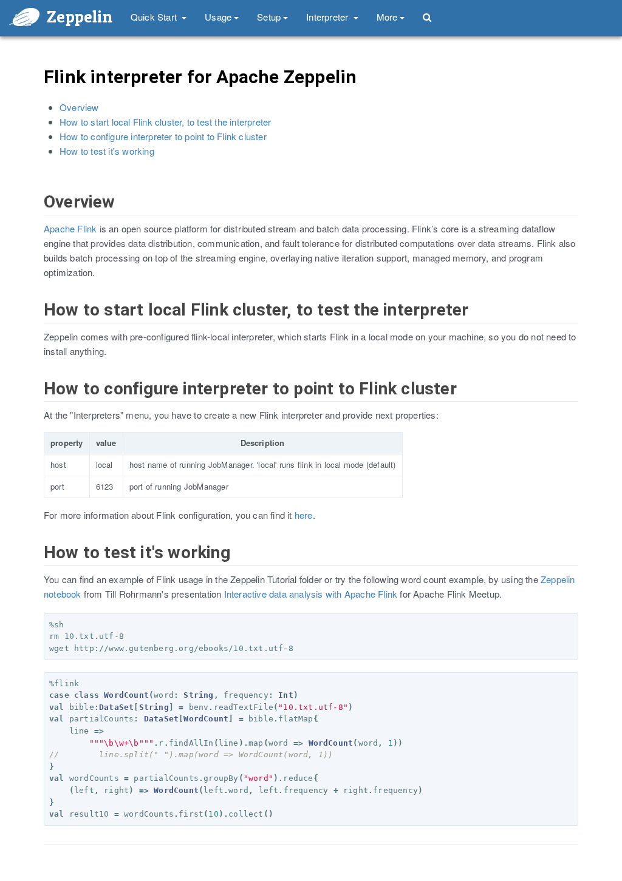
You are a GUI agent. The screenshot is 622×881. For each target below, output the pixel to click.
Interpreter (328, 16)
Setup (269, 16)
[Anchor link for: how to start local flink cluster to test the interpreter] (36, 322)
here (304, 514)
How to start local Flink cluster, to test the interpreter (165, 121)
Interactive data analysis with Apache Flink (311, 593)
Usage (218, 16)
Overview (79, 107)
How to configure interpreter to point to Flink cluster (163, 136)
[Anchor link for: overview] (36, 214)
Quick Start (155, 16)
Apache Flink (70, 228)
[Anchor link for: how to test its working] (36, 565)
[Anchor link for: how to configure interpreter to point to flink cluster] (36, 401)
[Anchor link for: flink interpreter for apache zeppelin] (36, 89)
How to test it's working (107, 150)
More (387, 16)
